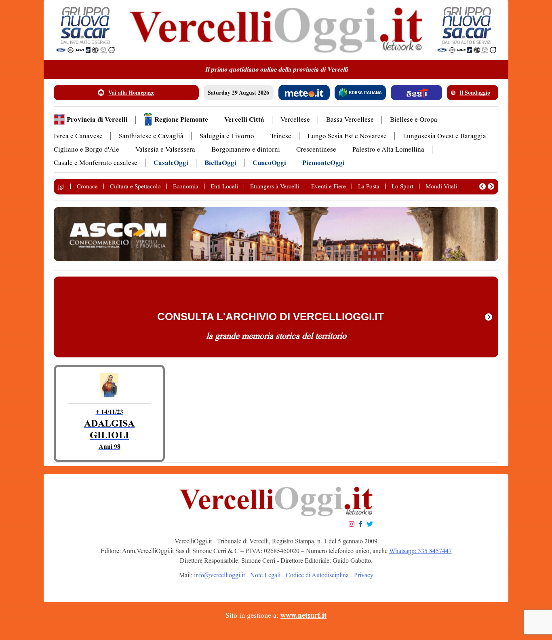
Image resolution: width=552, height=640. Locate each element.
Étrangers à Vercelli (274, 186)
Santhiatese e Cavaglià (151, 136)
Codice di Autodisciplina (317, 575)
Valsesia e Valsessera (165, 149)
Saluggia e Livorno (227, 136)
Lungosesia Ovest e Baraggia (444, 136)
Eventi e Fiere (328, 186)
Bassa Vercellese (350, 119)
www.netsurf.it (303, 615)
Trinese (280, 136)
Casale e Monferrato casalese (95, 162)
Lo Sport (402, 186)
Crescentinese (316, 149)
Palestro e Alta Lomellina (388, 149)
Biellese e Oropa (413, 119)
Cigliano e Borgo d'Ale (86, 149)
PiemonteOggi (323, 162)
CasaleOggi (171, 162)
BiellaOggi (220, 162)
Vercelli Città (244, 119)
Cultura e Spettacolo (135, 186)
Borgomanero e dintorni (245, 149)
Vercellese (295, 119)
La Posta (368, 186)
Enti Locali (224, 186)
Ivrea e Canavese (78, 136)
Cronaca (87, 186)
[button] (482, 186)
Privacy (363, 575)
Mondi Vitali (441, 186)
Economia (185, 186)
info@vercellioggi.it (219, 575)
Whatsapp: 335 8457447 (420, 550)
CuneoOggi (269, 162)
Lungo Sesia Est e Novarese (347, 136)
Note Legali (265, 575)
